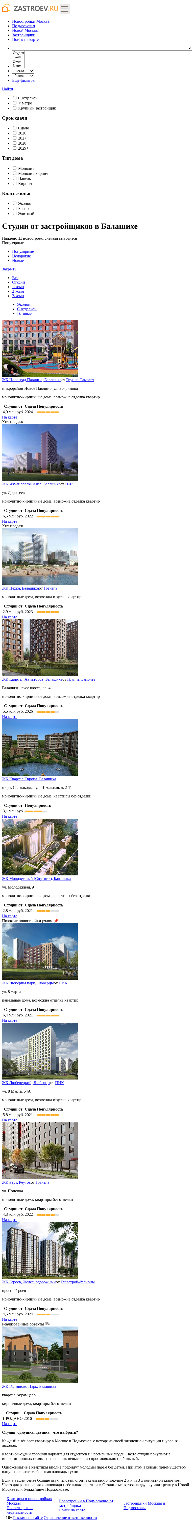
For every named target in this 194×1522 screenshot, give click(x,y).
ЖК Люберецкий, (26, 1083)
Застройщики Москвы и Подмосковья (144, 1505)
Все (15, 277)
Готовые (24, 313)
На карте (9, 417)
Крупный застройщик (37, 108)
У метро (25, 103)
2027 (22, 138)
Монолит (26, 168)
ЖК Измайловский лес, (31, 484)
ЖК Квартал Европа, (29, 779)
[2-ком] (18, 62)
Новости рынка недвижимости (20, 1510)
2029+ (23, 148)
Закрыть (9, 269)
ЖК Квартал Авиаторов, (32, 679)
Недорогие (21, 256)
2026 (22, 133)
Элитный (26, 213)
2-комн (18, 291)
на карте (25, 39)
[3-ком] (18, 66)
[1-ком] (18, 57)
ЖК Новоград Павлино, (31, 380)
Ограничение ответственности (70, 1517)
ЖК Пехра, (20, 588)
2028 (22, 143)
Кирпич (25, 183)
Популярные (18, 256)
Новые (18, 260)
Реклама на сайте (28, 1517)
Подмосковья (23, 26)
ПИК (69, 484)
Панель (24, 178)
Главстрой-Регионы (78, 1282)
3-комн (18, 296)
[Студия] (18, 53)
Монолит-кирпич (33, 173)
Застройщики (23, 35)
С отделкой (28, 98)
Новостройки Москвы (31, 21)
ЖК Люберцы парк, (28, 983)
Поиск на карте (72, 1510)
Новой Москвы (25, 30)
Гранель (50, 588)
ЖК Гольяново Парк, (29, 1386)
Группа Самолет (80, 380)
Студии (18, 282)
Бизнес (24, 208)
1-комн (18, 287)
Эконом (25, 203)
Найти (7, 89)
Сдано (23, 128)
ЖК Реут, (16, 1182)
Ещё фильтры (23, 80)
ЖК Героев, (29, 1282)
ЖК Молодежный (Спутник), (36, 878)
